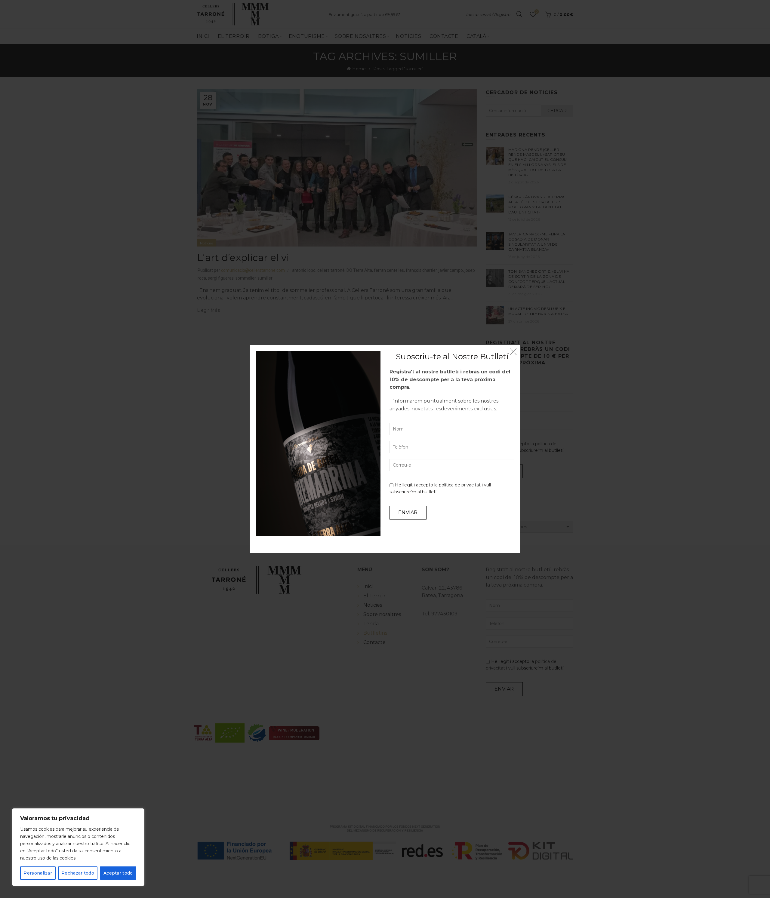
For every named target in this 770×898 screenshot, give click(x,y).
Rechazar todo (77, 873)
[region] (78, 847)
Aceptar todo (118, 873)
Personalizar (37, 873)
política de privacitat (460, 485)
